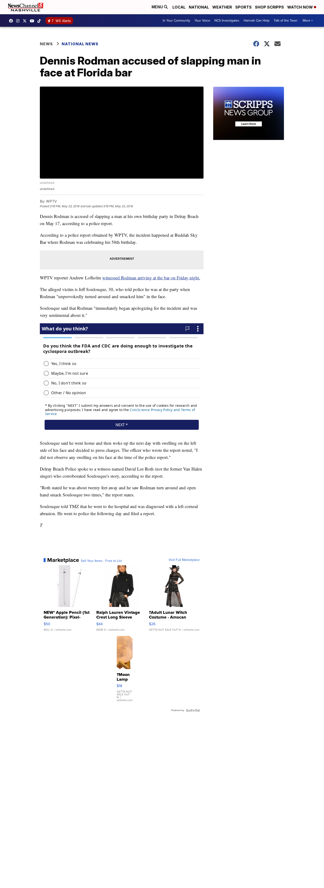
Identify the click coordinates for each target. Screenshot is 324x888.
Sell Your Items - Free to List (101, 561)
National (199, 7)
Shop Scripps (269, 7)
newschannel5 (12, 21)
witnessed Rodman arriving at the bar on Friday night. (151, 278)
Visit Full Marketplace (184, 560)
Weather (222, 7)
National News (80, 44)
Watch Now (300, 7)
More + (308, 20)
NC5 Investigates (226, 20)
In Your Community (176, 20)
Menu (158, 7)
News (46, 44)
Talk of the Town (285, 20)
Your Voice (202, 20)
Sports (243, 7)
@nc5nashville (40, 21)
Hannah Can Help (256, 20)
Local (178, 7)
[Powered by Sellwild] (193, 710)
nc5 (26, 21)
